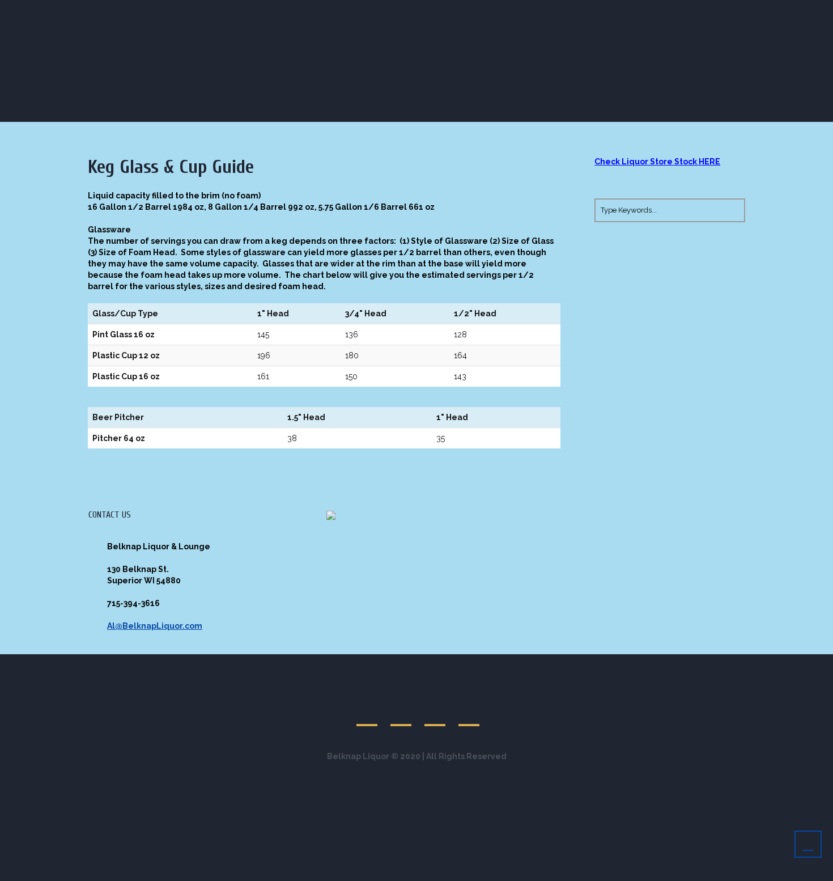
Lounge (662, 61)
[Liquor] (726, 10)
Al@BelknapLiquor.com (154, 625)
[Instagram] (739, 10)
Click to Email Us (253, 11)
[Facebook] (713, 10)
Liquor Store (594, 61)
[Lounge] (700, 10)
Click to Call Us (162, 11)
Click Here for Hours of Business (378, 11)
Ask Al (718, 61)
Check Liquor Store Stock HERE (657, 161)
